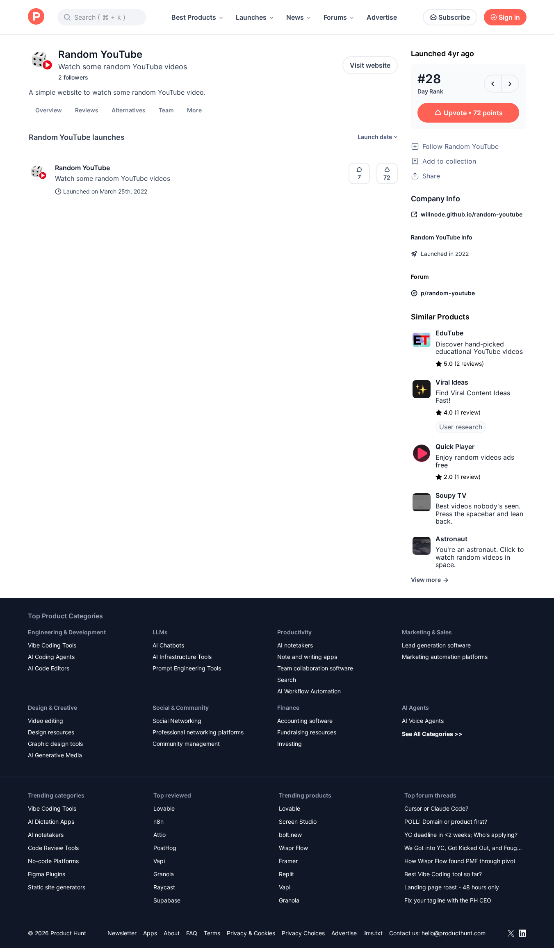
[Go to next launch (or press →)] (510, 83)
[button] (194, 110)
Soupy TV (451, 495)
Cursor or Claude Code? (436, 808)
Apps (150, 933)
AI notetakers (295, 645)
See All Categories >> (432, 733)
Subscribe (454, 17)
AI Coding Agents (51, 656)
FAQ (191, 933)
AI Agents (415, 707)
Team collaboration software (315, 668)
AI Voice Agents (423, 720)
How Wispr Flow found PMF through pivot (459, 860)
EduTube (449, 333)
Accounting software (305, 720)
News (295, 17)
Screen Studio (298, 821)
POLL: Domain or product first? (445, 821)
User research (460, 427)
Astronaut (451, 539)
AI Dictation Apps (51, 821)
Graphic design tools (55, 743)
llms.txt (373, 933)
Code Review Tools (53, 847)
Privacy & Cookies (251, 933)
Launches (251, 17)
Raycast (164, 887)
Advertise (382, 17)
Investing (289, 743)
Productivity (294, 632)
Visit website (370, 65)
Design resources (51, 732)
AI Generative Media (55, 755)
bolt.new (290, 834)
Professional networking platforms (198, 732)
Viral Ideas (451, 382)
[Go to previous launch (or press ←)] (493, 83)
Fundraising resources (306, 732)
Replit (286, 874)
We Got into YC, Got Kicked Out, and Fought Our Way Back (463, 848)
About (172, 933)
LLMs (160, 632)
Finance (288, 707)
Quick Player (454, 446)
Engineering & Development (67, 632)
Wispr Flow (293, 847)
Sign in (509, 17)
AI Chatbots (168, 645)
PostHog (164, 847)
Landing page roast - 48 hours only (451, 887)
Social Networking (177, 720)
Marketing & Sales (427, 632)
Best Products (193, 17)
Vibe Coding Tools (52, 645)
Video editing (45, 720)
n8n (158, 821)
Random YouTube (82, 168)
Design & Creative (52, 707)
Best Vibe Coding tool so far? (443, 874)
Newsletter (122, 933)
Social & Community (181, 707)
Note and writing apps (307, 656)
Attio (159, 834)
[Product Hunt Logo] (36, 17)
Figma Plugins (46, 874)
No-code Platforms (53, 860)
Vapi (159, 860)
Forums (335, 17)
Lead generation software (436, 645)
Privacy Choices (303, 933)
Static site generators (56, 887)
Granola (163, 874)
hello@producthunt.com (454, 933)
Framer (288, 860)
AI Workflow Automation (309, 691)
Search (286, 679)
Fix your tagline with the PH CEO (447, 900)
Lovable (164, 808)
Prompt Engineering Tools (187, 668)
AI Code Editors (48, 668)
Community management (186, 743)
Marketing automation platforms (445, 656)
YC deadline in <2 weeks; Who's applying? (461, 834)
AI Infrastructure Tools (182, 656)
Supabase (166, 900)
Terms (212, 933)
